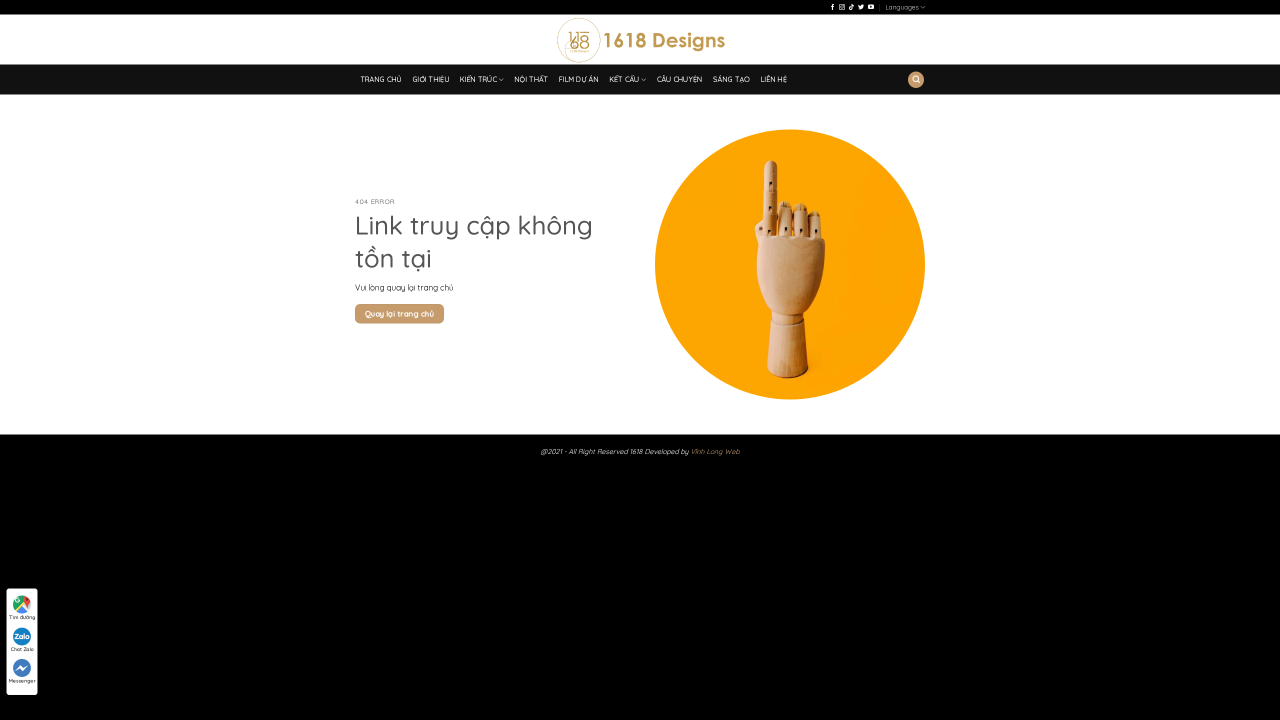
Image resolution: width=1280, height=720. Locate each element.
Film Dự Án (578, 79)
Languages (902, 7)
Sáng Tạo (731, 79)
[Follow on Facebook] (833, 7)
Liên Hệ (774, 79)
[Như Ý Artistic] (640, 40)
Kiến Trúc (478, 79)
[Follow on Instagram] (842, 7)
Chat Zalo (22, 649)
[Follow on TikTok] (851, 7)
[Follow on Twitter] (861, 7)
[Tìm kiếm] (916, 80)
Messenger (22, 681)
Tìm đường (22, 617)
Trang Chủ (381, 79)
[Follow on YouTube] (871, 7)
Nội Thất (531, 79)
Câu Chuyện (679, 79)
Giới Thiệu (431, 79)
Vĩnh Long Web (715, 451)
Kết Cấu (625, 79)
